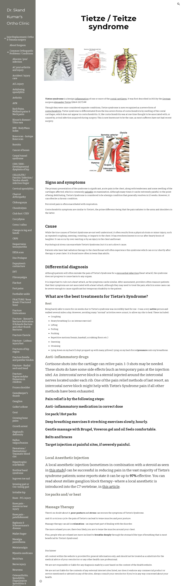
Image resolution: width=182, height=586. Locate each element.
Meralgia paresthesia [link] (19, 540)
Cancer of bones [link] (21, 150)
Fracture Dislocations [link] (19, 312)
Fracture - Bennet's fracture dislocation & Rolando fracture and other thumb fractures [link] (23, 324)
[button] (178, 4)
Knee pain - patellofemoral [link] (20, 516)
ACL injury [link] (18, 84)
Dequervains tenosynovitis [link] (20, 245)
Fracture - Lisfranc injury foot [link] (22, 342)
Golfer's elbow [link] (20, 407)
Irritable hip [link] (19, 492)
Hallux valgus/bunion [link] (20, 441)
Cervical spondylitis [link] (23, 188)
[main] (108, 22)
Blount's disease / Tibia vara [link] (22, 121)
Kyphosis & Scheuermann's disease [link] (21, 525)
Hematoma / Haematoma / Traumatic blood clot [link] (21, 452)
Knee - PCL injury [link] (22, 498)
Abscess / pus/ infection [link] (20, 60)
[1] (84, 102)
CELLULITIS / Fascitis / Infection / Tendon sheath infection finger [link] (23, 179)
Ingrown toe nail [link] (21, 478)
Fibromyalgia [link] (20, 277)
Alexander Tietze (62, 102)
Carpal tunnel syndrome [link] (20, 157)
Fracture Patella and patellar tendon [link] (23, 358)
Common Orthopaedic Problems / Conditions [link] (21, 52)
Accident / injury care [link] (21, 77)
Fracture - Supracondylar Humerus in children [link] (20, 377)
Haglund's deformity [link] (18, 433)
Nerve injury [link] (19, 564)
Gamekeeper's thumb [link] (20, 394)
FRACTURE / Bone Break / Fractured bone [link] (22, 302)
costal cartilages (118, 99)
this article (111, 487)
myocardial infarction (128, 273)
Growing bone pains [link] (20, 419)
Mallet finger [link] (19, 533)
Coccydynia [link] (19, 219)
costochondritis (53, 111)
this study (57, 470)
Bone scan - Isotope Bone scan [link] (23, 137)
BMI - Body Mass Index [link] (21, 129)
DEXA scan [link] (18, 252)
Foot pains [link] (18, 288)
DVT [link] (15, 271)
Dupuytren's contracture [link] (19, 265)
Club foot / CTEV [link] (21, 213)
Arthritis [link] (17, 97)
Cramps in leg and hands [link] (22, 231)
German (166, 99)
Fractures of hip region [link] (21, 350)
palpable (89, 192)
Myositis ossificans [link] (23, 553)
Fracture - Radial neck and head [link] (21, 367)
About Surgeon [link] (18, 45)
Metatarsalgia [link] (20, 547)
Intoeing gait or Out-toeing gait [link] (21, 485)
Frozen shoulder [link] (21, 387)
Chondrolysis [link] (20, 208)
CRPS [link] (15, 238)
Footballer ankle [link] (21, 294)
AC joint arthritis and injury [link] (21, 68)
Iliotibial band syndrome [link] (20, 471)
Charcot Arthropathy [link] (19, 195)
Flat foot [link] (17, 283)
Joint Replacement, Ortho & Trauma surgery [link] (20, 38)
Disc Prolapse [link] (20, 258)
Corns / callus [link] (20, 224)
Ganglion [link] (17, 401)
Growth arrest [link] (20, 426)
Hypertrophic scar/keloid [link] (20, 463)
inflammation (82, 99)
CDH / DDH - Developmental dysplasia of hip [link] (21, 167)
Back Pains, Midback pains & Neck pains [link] (21, 111)
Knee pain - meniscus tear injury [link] (20, 506)
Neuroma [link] (18, 569)
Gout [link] (15, 412)
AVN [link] (15, 103)
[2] (85, 102)
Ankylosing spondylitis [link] (19, 91)
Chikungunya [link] (20, 202)
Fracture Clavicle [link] (21, 335)
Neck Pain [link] (18, 558)
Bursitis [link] (17, 144)
